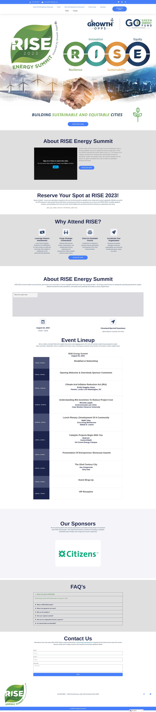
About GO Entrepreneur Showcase (43, 7)
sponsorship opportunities (84, 642)
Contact (75, 10)
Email (35, 656)
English (134, 710)
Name (35, 650)
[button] (78, 594)
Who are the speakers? (43, 612)
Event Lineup (92, 7)
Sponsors (103, 7)
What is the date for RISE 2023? (46, 594)
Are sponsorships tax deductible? (46, 623)
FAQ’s (67, 10)
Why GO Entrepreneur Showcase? (74, 7)
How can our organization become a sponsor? (50, 619)
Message (35, 663)
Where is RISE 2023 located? (45, 604)
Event (58, 7)
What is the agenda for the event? (46, 608)
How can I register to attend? (45, 616)
